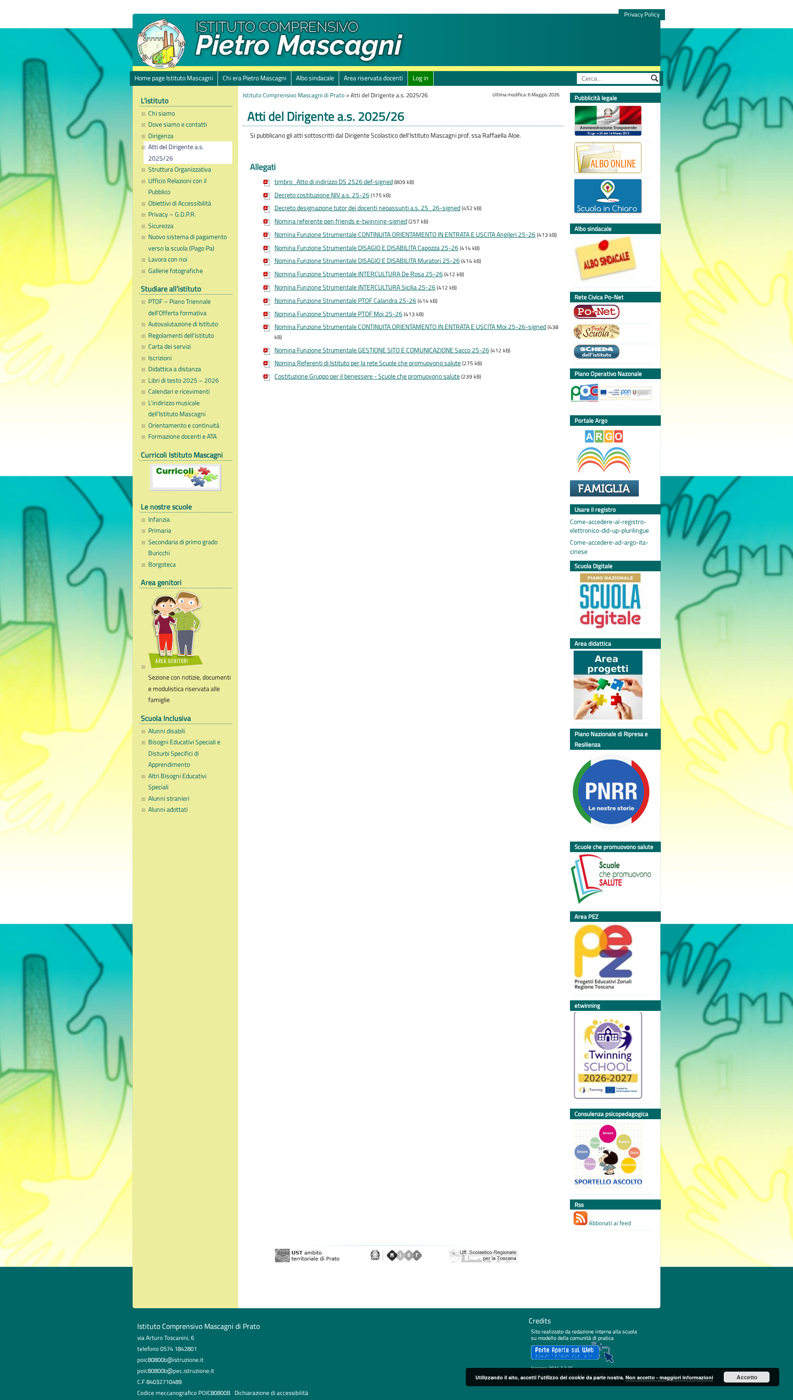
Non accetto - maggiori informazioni (669, 1377)
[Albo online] (610, 159)
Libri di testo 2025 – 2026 (183, 380)
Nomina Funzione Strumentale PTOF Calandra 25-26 (345, 301)
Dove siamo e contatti (177, 124)
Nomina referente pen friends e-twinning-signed (340, 221)
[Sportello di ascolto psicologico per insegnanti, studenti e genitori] (610, 1156)
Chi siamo (161, 113)
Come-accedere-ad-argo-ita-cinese (609, 547)
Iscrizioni (160, 358)
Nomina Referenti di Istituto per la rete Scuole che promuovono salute (367, 363)
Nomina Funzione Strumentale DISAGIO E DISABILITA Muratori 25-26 (367, 261)
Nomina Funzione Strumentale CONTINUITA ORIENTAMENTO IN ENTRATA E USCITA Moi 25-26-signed (410, 327)
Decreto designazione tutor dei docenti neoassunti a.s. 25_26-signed (367, 208)
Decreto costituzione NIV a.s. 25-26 (321, 195)
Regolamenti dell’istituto (181, 335)
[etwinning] (610, 1056)
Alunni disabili (166, 731)
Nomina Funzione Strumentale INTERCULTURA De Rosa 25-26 (358, 274)
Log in (421, 78)
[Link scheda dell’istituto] (610, 353)
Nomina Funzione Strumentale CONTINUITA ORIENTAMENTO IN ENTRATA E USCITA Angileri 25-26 (405, 234)
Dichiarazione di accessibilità (271, 1392)
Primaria (159, 530)
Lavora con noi (167, 259)
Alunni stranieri (169, 798)
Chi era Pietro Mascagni (254, 78)
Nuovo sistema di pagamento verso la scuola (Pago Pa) (187, 242)
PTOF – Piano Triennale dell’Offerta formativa (179, 307)
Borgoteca (162, 564)
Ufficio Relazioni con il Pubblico (177, 186)
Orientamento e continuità (183, 425)
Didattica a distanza (174, 369)
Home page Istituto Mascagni (173, 78)
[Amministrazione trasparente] (610, 122)
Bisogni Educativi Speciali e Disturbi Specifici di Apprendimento (184, 753)
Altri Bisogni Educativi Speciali (177, 781)
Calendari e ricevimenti (179, 391)
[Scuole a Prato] (610, 332)
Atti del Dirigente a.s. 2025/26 (176, 152)
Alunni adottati (168, 809)
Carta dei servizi (169, 346)
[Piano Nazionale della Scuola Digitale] (610, 602)
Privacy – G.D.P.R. (172, 214)
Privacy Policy (641, 14)
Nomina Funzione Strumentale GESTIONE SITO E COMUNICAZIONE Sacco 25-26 (381, 350)
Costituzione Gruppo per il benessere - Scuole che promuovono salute (367, 376)
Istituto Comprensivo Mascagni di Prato (294, 95)
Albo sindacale (315, 78)
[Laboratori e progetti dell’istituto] (610, 686)
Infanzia (159, 519)
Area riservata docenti (373, 78)
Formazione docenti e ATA (182, 436)
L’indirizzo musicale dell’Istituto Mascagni (177, 408)
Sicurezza (160, 226)
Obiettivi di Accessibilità (179, 203)
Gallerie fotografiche (175, 271)
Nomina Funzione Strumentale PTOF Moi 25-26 (338, 314)
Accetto (747, 1377)
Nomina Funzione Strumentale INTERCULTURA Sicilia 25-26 (355, 287)
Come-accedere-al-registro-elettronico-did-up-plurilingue (609, 526)
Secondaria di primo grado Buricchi (183, 547)
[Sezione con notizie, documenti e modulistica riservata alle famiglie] (188, 631)
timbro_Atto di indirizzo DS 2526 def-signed (333, 182)
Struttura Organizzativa (179, 169)
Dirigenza (160, 136)
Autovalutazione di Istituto (183, 324)
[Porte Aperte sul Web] (572, 1360)
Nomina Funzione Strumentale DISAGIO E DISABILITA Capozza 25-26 (366, 248)
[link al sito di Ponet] (610, 313)
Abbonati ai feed (609, 1222)
